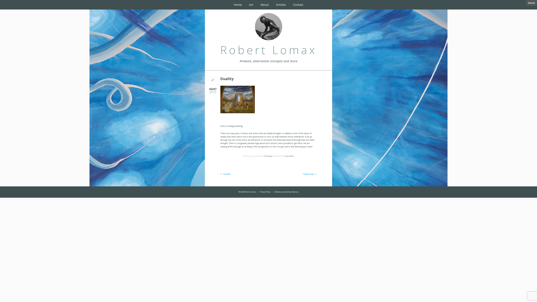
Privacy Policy (265, 192)
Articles (281, 5)
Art (251, 5)
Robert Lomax (250, 192)
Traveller (226, 174)
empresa (294, 192)
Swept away (309, 174)
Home (238, 5)
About (265, 5)
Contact (298, 5)
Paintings (268, 156)
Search (531, 3)
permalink (289, 156)
